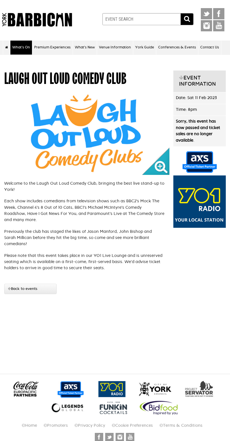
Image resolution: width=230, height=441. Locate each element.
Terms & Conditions (183, 425)
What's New (85, 47)
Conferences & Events (177, 47)
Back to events (24, 289)
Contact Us (209, 47)
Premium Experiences (52, 47)
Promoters (57, 425)
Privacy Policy (91, 425)
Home (31, 425)
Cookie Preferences (134, 425)
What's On (21, 47)
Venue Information (115, 47)
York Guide (144, 47)
